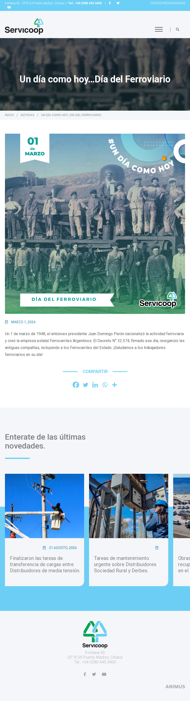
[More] (114, 384)
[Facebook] (75, 384)
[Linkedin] (95, 384)
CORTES (167, 3)
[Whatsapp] (104, 384)
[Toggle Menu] (159, 29)
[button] (177, 29)
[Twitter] (85, 384)
